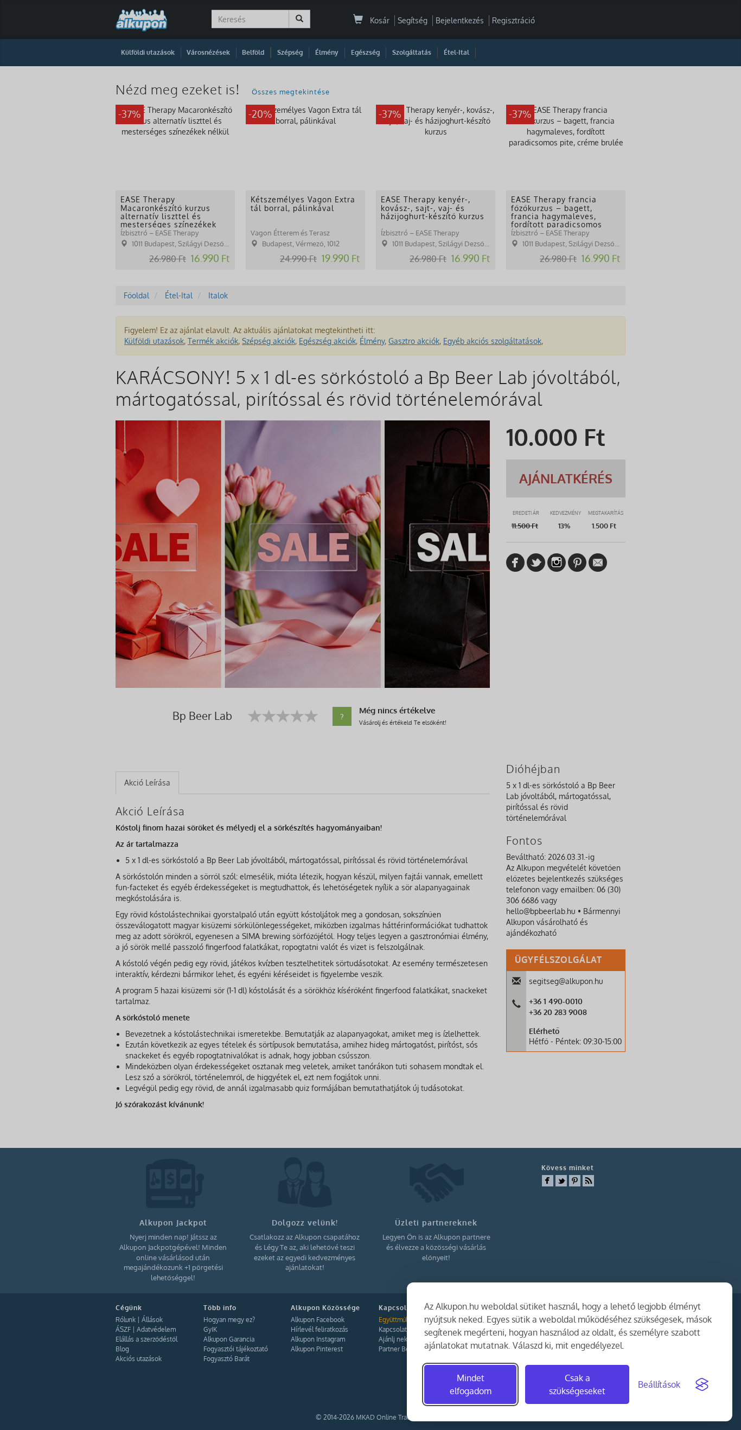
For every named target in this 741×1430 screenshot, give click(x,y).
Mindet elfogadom (470, 1384)
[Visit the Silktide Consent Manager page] (702, 1384)
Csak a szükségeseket (577, 1384)
